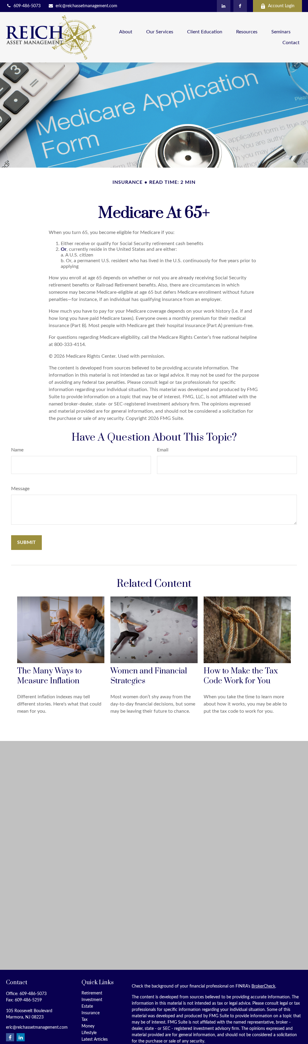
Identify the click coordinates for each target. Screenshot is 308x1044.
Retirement (92, 993)
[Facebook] (240, 6)
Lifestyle (89, 1033)
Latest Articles (95, 1039)
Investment (92, 1000)
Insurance (91, 1013)
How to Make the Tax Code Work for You (241, 676)
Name (17, 450)
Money (88, 1026)
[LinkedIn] (223, 6)
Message (20, 488)
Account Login (281, 6)
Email (162, 450)
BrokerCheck (263, 986)
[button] (126, 32)
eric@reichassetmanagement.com (86, 6)
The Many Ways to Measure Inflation (49, 676)
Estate (87, 1006)
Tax (85, 1020)
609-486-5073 (27, 6)
